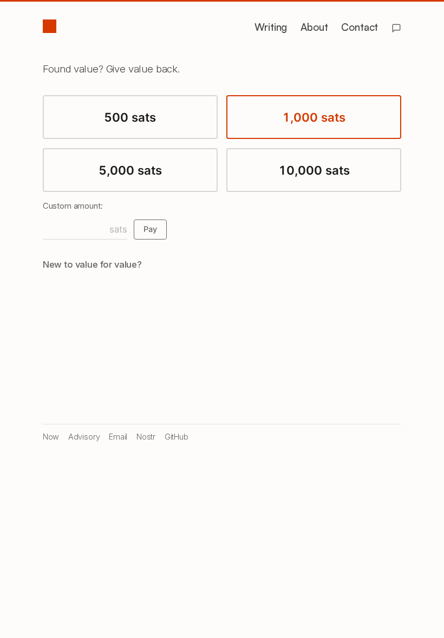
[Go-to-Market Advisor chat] (396, 28)
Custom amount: (73, 206)
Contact (359, 27)
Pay (150, 229)
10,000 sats (314, 170)
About (314, 27)
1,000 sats (313, 117)
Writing (270, 27)
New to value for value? (92, 264)
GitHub (176, 437)
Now (51, 437)
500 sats (130, 117)
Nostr (145, 437)
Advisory (84, 437)
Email (118, 437)
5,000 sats (130, 170)
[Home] (49, 26)
